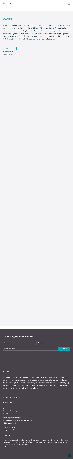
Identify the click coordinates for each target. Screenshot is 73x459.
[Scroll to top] (69, 455)
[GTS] (8, 4)
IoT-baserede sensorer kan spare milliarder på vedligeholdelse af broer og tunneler (38, 296)
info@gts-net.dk (8, 430)
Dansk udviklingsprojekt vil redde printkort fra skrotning (43, 76)
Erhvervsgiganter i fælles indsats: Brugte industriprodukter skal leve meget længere (44, 123)
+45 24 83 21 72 (14, 427)
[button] (69, 4)
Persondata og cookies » (11, 397)
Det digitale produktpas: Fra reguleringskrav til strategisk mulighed (43, 251)
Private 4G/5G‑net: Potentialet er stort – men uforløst (41, 207)
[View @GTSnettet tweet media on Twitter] (5, 446)
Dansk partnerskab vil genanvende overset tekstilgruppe (43, 164)
